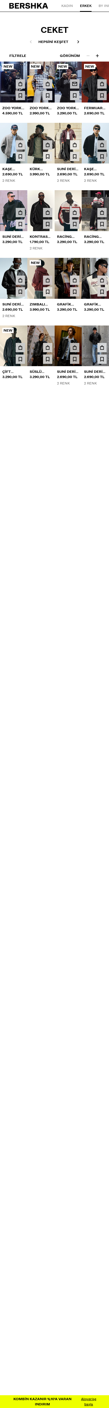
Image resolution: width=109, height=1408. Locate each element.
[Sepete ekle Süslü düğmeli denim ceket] (20, 618)
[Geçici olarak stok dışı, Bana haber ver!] (74, 84)
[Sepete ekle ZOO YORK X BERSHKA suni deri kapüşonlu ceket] (20, 84)
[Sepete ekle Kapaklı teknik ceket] (74, 482)
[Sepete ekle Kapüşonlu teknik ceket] (20, 685)
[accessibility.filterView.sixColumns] (97, 55)
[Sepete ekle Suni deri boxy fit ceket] (74, 145)
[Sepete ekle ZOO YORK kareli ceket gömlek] (47, 84)
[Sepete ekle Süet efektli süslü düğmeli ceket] (20, 550)
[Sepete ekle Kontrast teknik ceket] (47, 212)
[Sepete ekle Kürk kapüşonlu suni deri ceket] (47, 145)
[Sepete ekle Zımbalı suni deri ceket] (47, 280)
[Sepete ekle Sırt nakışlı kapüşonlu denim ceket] (74, 550)
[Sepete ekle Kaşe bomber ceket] (20, 145)
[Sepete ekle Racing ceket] (74, 212)
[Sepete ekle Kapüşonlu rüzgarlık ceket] (74, 618)
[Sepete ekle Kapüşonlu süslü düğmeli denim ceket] (102, 550)
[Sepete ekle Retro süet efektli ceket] (47, 415)
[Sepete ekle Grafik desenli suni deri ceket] (102, 280)
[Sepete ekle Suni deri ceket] (20, 212)
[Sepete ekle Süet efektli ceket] (102, 415)
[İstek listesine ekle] (20, 95)
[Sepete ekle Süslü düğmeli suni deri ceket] (47, 347)
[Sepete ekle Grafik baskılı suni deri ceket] (74, 280)
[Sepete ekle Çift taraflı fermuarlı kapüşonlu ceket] (20, 347)
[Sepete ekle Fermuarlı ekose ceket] (102, 84)
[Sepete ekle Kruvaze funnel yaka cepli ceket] (47, 618)
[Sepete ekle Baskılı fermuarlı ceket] (47, 550)
